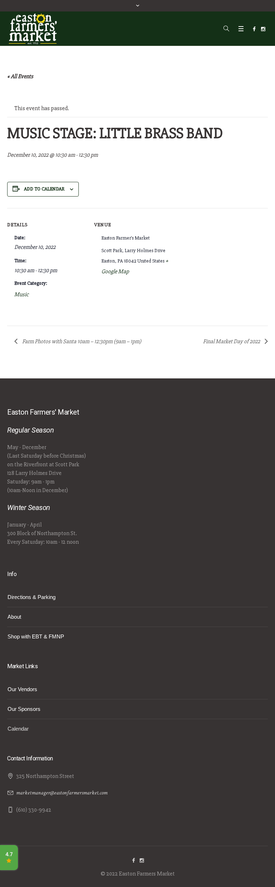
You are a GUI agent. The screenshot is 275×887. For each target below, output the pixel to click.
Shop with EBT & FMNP (36, 636)
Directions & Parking (32, 597)
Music (21, 294)
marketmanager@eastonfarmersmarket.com (61, 793)
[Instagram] (263, 29)
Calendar (18, 729)
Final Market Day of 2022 (232, 341)
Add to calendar (44, 189)
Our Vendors (22, 689)
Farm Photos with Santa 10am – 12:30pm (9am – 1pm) (81, 341)
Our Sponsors (24, 709)
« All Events (20, 76)
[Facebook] (254, 29)
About (14, 617)
